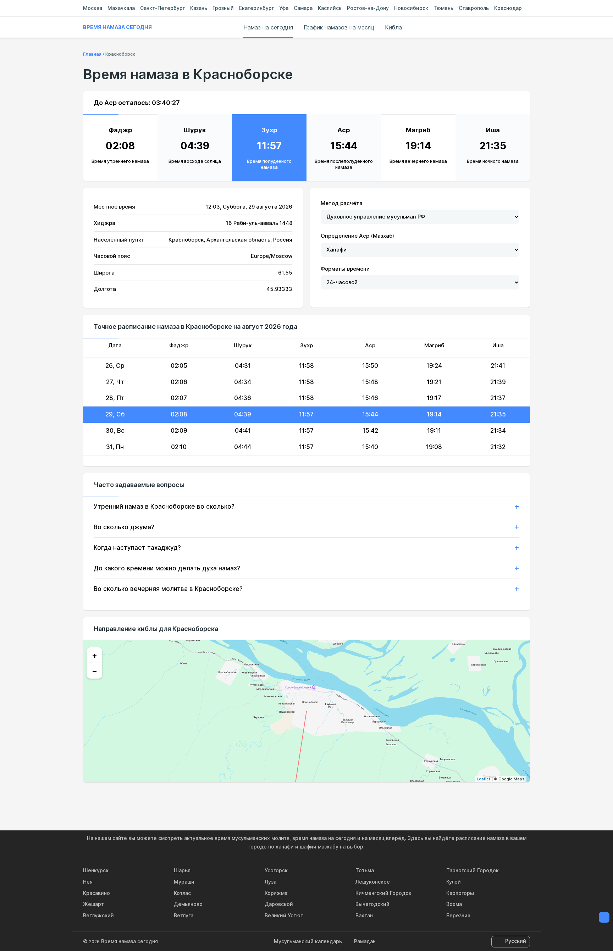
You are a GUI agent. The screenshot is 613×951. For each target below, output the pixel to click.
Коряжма (276, 893)
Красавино (96, 893)
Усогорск (276, 870)
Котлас (182, 893)
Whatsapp (339, 797)
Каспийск (330, 8)
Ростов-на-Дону (368, 8)
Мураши (184, 882)
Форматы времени (345, 268)
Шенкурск (96, 870)
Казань (198, 8)
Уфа (283, 8)
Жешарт (93, 904)
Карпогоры (460, 893)
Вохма (454, 904)
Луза (270, 882)
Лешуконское (372, 882)
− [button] (94, 670)
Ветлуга (183, 915)
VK (274, 797)
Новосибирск (411, 8)
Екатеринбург (256, 8)
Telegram (323, 797)
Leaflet (483, 778)
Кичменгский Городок (383, 893)
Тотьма (364, 870)
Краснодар (508, 8)
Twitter (306, 797)
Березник (458, 915)
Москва (92, 8)
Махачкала (121, 8)
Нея (88, 882)
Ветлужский (98, 915)
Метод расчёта (342, 203)
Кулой (453, 882)
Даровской (279, 904)
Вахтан (364, 915)
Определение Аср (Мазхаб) (357, 235)
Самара (303, 8)
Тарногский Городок (472, 870)
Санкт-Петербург (162, 8)
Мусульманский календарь (308, 941)
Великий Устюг (284, 915)
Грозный (223, 8)
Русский (515, 941)
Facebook (290, 797)
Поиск (526, 27)
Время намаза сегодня (117, 27)
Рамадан (365, 941)
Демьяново (188, 904)
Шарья (182, 870)
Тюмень (443, 8)
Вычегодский (372, 904)
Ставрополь (474, 8)
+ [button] (94, 655)
